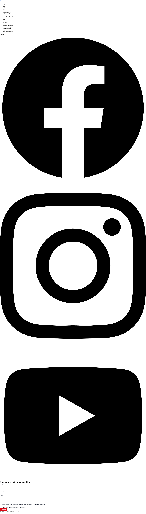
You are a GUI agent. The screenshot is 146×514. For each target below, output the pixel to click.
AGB (6, 507)
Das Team (5, 7)
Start (4, 4)
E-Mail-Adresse (2, 491)
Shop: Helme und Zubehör (8, 16)
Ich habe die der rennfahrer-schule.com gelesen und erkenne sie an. (13, 507)
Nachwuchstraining (7, 13)
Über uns (4, 6)
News (4, 9)
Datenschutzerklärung (11, 511)
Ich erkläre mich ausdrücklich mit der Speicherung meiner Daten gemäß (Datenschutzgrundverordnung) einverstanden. (23, 504)
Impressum (3, 511)
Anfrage (1, 495)
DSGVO (27, 504)
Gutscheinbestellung (7, 12)
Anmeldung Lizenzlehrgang (8, 10)
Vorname (1, 484)
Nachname (2, 488)
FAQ (4, 15)
